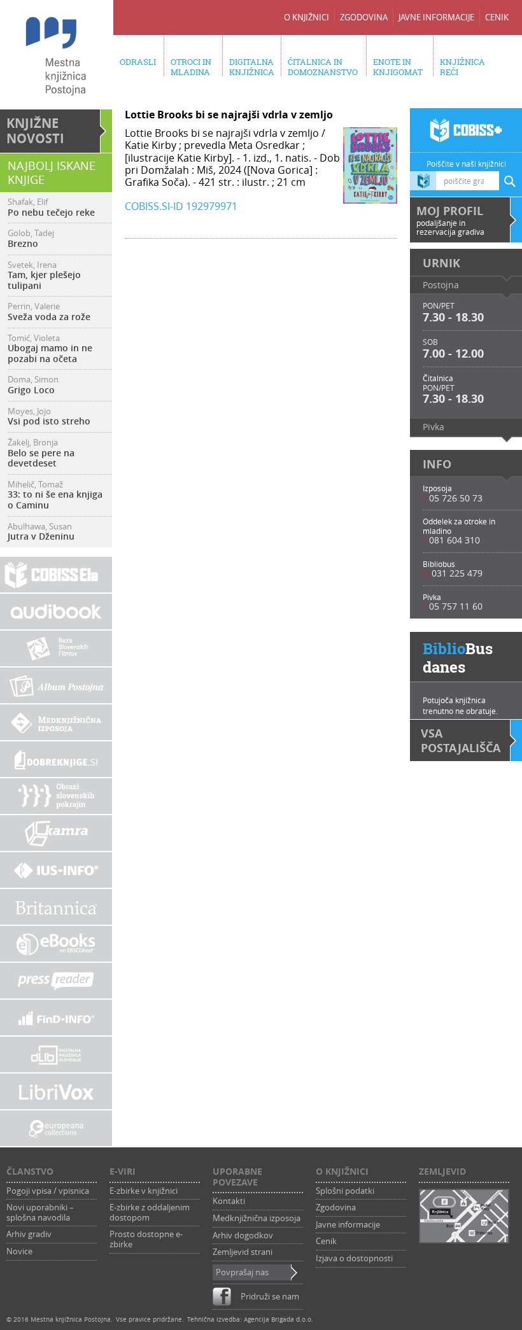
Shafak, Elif (51, 207)
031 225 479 (457, 573)
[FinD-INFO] (56, 1017)
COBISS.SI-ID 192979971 (181, 206)
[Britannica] (56, 907)
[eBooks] (56, 944)
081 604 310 (454, 540)
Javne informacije (436, 17)
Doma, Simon (33, 385)
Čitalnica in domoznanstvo (323, 67)
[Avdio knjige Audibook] (56, 611)
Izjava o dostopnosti (354, 1259)
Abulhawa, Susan (41, 532)
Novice (19, 1252)
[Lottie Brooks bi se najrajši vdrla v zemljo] (370, 197)
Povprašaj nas (242, 1273)
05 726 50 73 (456, 498)
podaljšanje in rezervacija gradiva (450, 219)
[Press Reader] (56, 980)
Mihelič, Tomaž (55, 495)
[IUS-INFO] (56, 870)
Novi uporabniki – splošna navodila (40, 1212)
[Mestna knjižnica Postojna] (56, 56)
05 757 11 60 (456, 606)
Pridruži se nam (270, 1296)
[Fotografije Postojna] (56, 685)
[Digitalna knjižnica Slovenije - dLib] (56, 1054)
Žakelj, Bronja (41, 453)
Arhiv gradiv (29, 1234)
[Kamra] (56, 833)
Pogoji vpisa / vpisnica (47, 1191)
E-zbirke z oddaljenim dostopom (149, 1212)
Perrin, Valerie (49, 312)
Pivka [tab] (433, 427)
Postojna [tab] (441, 285)
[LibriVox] (56, 1091)
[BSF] (56, 648)
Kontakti (229, 1201)
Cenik (497, 17)
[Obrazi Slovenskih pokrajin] (56, 796)
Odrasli (138, 61)
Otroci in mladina (191, 67)
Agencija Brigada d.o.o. (278, 1319)
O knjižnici (306, 17)
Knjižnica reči (462, 67)
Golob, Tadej (31, 238)
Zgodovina (364, 17)
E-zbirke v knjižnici (143, 1191)
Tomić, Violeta (50, 349)
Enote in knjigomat (398, 67)
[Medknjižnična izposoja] (56, 722)
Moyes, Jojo (49, 417)
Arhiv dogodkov (243, 1236)
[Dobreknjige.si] (56, 759)
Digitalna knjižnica (251, 67)
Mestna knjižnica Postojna (71, 1319)
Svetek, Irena (44, 275)
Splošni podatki (345, 1191)
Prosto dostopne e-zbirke (146, 1239)
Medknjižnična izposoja (256, 1219)
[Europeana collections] (56, 1128)
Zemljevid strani (242, 1252)
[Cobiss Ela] (56, 574)
